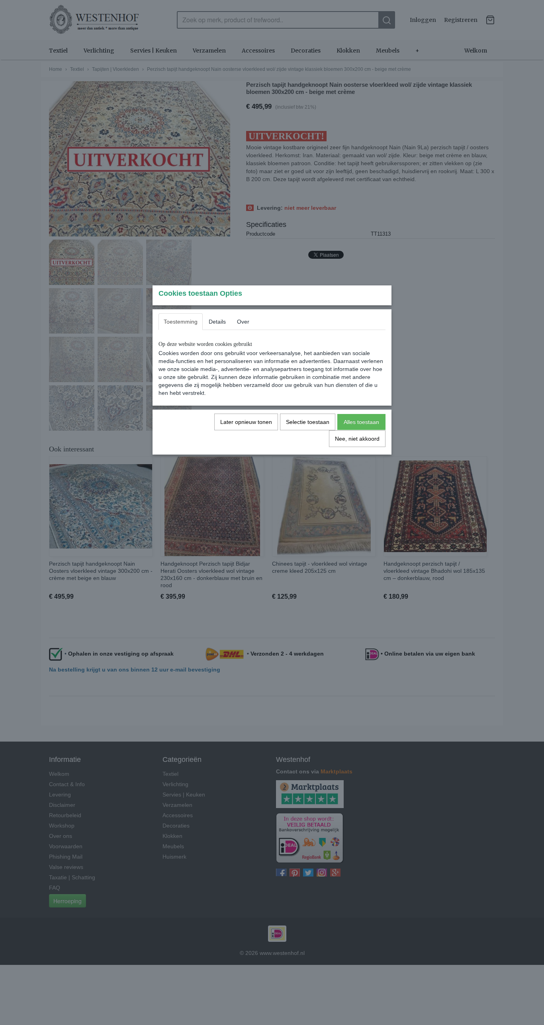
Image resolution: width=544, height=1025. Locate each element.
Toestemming (181, 321)
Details (217, 321)
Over (243, 321)
